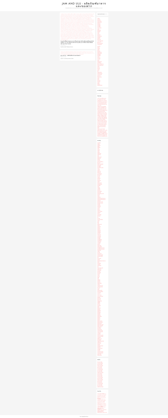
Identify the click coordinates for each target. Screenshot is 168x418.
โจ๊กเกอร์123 (99, 77)
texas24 (62, 30)
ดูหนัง (74, 31)
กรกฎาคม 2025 (100, 377)
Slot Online (70, 28)
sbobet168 (99, 250)
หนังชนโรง (99, 20)
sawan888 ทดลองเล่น (84, 25)
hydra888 (67, 18)
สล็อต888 (98, 54)
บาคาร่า (90, 31)
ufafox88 (79, 30)
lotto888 (78, 21)
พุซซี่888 (98, 302)
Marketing (86, 21)
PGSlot (71, 23)
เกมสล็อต (86, 36)
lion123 (98, 194)
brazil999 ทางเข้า (72, 16)
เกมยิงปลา (83, 36)
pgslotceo (86, 23)
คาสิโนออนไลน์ (68, 31)
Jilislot (71, 18)
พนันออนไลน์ (68, 54)
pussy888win (91, 24)
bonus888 (66, 16)
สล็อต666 (99, 310)
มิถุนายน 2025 (99, 378)
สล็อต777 (98, 311)
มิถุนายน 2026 (99, 364)
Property (65, 24)
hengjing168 (88, 17)
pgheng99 (99, 30)
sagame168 (74, 25)
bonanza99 (63, 16)
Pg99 (63, 23)
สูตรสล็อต (65, 36)
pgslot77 (78, 23)
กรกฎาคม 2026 (100, 363)
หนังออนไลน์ (69, 36)
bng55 (105, 393)
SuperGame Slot (74, 29)
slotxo (98, 60)
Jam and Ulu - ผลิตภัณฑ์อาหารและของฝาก (84, 4)
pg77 (61, 23)
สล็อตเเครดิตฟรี (91, 35)
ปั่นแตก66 (99, 39)
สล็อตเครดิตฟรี (76, 35)
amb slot (74, 15)
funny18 (78, 17)
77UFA (98, 151)
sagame (70, 25)
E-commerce (92, 16)
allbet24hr (67, 15)
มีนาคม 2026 (99, 367)
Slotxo (86, 28)
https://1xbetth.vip (100, 64)
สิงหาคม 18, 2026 (63, 45)
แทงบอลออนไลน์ (83, 38)
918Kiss (98, 152)
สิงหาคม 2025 (99, 376)
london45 (62, 21)
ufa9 (73, 30)
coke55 (79, 16)
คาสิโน (91, 30)
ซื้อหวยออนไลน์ (100, 43)
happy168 (81, 17)
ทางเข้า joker (99, 74)
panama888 (78, 22)
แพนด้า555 (99, 354)
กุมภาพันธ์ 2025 (100, 383)
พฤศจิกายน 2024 (100, 386)
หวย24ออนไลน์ (74, 36)
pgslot (98, 29)
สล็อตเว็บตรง (81, 35)
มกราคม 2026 (99, 370)
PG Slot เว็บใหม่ (91, 22)
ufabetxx (75, 30)
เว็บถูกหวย (89, 37)
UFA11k (68, 30)
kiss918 (98, 68)
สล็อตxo (67, 35)
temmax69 (92, 29)
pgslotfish (90, 23)
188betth (98, 147)
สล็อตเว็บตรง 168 (85, 35)
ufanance (83, 30)
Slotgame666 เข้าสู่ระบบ (80, 28)
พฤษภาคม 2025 (100, 379)
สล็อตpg (65, 35)
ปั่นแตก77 (99, 299)
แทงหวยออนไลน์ (88, 38)
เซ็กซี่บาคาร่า (72, 37)
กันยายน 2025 (99, 375)
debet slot (83, 16)
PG (84, 22)
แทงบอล (79, 38)
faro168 (67, 17)
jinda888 (77, 18)
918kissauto (99, 153)
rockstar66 (63, 25)
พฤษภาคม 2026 (100, 365)
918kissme (99, 154)
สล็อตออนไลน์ (71, 35)
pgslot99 (81, 23)
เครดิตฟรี (68, 37)
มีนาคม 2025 (99, 382)
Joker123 (80, 18)
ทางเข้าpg (87, 31)
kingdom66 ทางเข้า (100, 193)
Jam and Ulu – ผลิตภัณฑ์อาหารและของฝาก (70, 55)
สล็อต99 (62, 35)
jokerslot (98, 81)
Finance (70, 17)
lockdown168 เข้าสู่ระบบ (101, 198)
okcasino (62, 22)
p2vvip (74, 22)
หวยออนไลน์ (99, 44)
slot (97, 71)
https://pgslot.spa (100, 65)
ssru (70, 29)
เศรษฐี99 (75, 38)
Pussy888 (81, 24)
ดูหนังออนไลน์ (78, 31)
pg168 (98, 47)
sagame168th (78, 25)
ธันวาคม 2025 (99, 371)
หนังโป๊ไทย (99, 62)
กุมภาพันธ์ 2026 (100, 369)
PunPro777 (69, 24)
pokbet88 (62, 24)
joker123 (98, 19)
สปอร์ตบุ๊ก (99, 305)
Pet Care (81, 22)
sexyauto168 (99, 253)
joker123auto (85, 18)
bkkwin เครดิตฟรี (90, 15)
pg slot (98, 67)
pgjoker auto (67, 23)
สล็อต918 (98, 315)
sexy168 (98, 252)
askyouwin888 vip (80, 15)
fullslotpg (74, 17)
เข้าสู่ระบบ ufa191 (91, 36)
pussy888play (86, 24)
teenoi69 (88, 29)
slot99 (98, 49)
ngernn (92, 21)
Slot (67, 28)
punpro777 (99, 42)
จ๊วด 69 (72, 31)
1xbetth (98, 149)
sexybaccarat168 (100, 255)
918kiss (98, 18)
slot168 (74, 28)
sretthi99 (62, 29)
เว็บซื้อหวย (86, 37)
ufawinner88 (87, 30)
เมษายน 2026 (99, 366)
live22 (98, 32)
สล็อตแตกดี (62, 36)
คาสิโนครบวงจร (63, 31)
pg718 (98, 220)
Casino (76, 16)
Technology (84, 29)
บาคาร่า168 (99, 27)
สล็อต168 (98, 308)
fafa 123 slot (63, 17)
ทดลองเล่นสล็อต (82, 31)
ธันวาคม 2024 (99, 385)
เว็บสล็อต (67, 38)
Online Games (66, 22)
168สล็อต (98, 145)
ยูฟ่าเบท (98, 304)
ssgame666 (67, 29)
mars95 (89, 21)
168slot (98, 144)
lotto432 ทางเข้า (67, 21)
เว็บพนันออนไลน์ (63, 38)
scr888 (98, 251)
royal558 (66, 25)
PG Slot (86, 22)
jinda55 (74, 18)
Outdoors (71, 22)
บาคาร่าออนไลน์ (63, 54)
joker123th (90, 18)
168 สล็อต (99, 142)
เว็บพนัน (93, 37)
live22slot (99, 197)
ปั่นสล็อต (98, 297)
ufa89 (70, 30)
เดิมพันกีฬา (76, 37)
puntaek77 (78, 24)
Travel (65, 30)
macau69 (81, 21)
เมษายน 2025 (99, 380)
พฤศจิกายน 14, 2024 (63, 56)
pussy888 (98, 25)
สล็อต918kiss (99, 316)
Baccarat (85, 15)
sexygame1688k (63, 28)
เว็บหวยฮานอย (72, 38)
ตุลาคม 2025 (99, 373)
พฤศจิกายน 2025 (100, 372)
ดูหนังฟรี (98, 24)
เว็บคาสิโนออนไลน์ (81, 37)
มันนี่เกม (98, 303)
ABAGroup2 (63, 15)
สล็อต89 (98, 314)
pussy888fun (101, 400)
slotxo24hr (89, 28)
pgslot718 (74, 23)
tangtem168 (79, 29)
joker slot (98, 75)
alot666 (71, 15)
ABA (98, 155)
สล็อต (71, 54)
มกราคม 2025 (99, 384)
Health (85, 17)
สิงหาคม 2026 (99, 362)
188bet (98, 146)
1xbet (98, 148)
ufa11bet (104, 402)
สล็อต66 (98, 51)
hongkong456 (63, 18)
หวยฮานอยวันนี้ (79, 36)
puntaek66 (74, 24)
